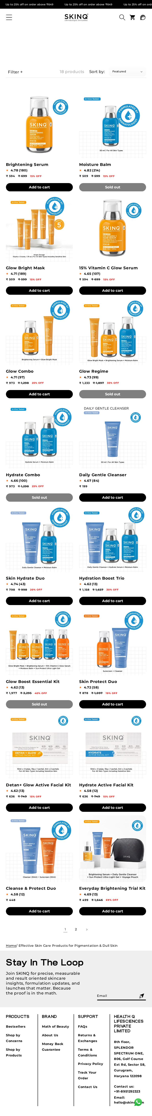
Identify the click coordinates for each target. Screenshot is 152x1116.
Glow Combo (20, 371)
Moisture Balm (95, 164)
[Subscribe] (141, 996)
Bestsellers (16, 1026)
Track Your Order (87, 1075)
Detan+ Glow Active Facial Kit (38, 785)
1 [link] (65, 929)
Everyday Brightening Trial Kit (112, 888)
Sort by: (97, 71)
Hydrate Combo (23, 474)
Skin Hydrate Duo (25, 578)
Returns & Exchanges (87, 1038)
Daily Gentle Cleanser (103, 474)
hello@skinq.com (129, 1102)
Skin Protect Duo (98, 681)
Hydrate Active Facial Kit (106, 785)
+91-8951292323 (127, 1091)
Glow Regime (93, 371)
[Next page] (86, 929)
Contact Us (88, 1087)
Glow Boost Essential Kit (33, 681)
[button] (9, 17)
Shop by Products (14, 1052)
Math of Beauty (55, 1026)
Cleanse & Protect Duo (31, 888)
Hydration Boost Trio (101, 578)
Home (11, 946)
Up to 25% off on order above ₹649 (29, 4)
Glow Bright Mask (25, 268)
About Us (50, 1035)
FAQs (82, 1026)
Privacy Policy (90, 1064)
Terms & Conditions (87, 1052)
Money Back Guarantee (52, 1046)
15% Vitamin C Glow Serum (108, 268)
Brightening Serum (27, 164)
